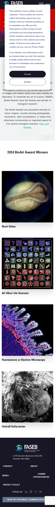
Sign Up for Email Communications (27, 500)
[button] (44, 4)
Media (5, 475)
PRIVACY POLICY (11, 485)
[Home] (14, 4)
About (34, 466)
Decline (27, 82)
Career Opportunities (41, 475)
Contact (8, 466)
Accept (27, 74)
